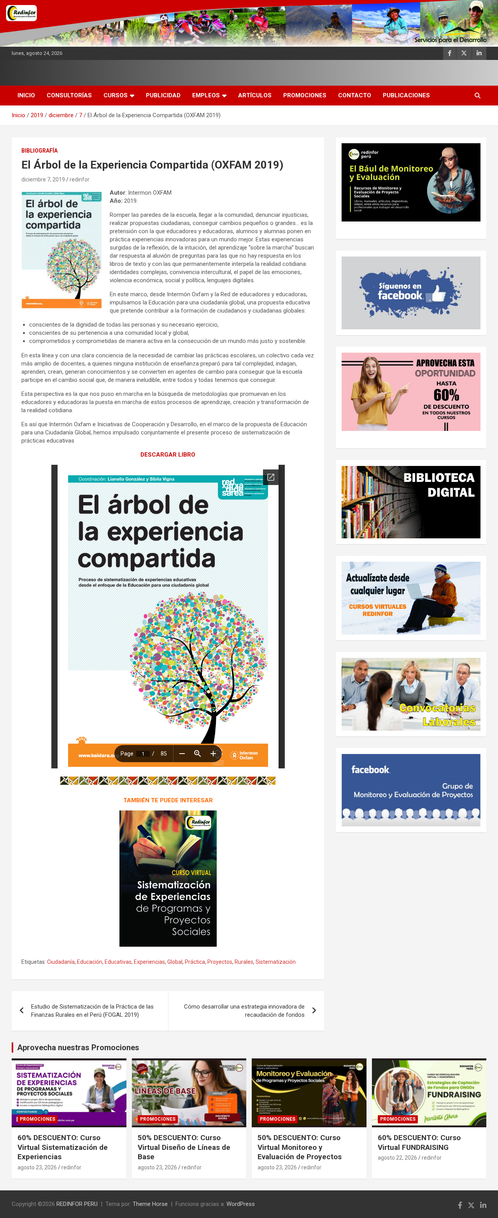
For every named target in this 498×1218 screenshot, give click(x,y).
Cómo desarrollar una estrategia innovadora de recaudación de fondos (244, 1010)
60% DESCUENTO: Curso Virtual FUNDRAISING (419, 1142)
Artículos (255, 95)
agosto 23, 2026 (37, 1167)
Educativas (118, 962)
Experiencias (149, 962)
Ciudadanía (61, 962)
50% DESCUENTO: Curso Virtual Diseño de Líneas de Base (184, 1147)
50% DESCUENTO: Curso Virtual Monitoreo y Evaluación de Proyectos (300, 1147)
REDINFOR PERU (77, 1203)
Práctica (195, 962)
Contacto (354, 95)
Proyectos (219, 962)
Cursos (115, 95)
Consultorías (69, 95)
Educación (89, 962)
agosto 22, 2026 (397, 1158)
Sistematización (276, 962)
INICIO (26, 95)
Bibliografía (39, 151)
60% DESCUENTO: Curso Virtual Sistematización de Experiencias (63, 1147)
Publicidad (163, 95)
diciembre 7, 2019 (43, 179)
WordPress (240, 1203)
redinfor (79, 179)
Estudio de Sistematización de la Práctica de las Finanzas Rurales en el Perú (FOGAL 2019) (92, 1010)
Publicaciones (406, 95)
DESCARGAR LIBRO (167, 454)
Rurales (244, 962)
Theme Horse (150, 1203)
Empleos (206, 95)
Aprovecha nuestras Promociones (78, 1047)
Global (174, 962)
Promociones (304, 95)
